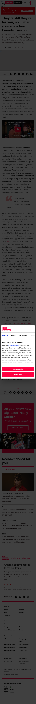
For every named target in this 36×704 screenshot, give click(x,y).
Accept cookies (18, 369)
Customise (18, 374)
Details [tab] (13, 335)
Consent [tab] (5, 335)
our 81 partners (14, 345)
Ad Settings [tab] (23, 335)
